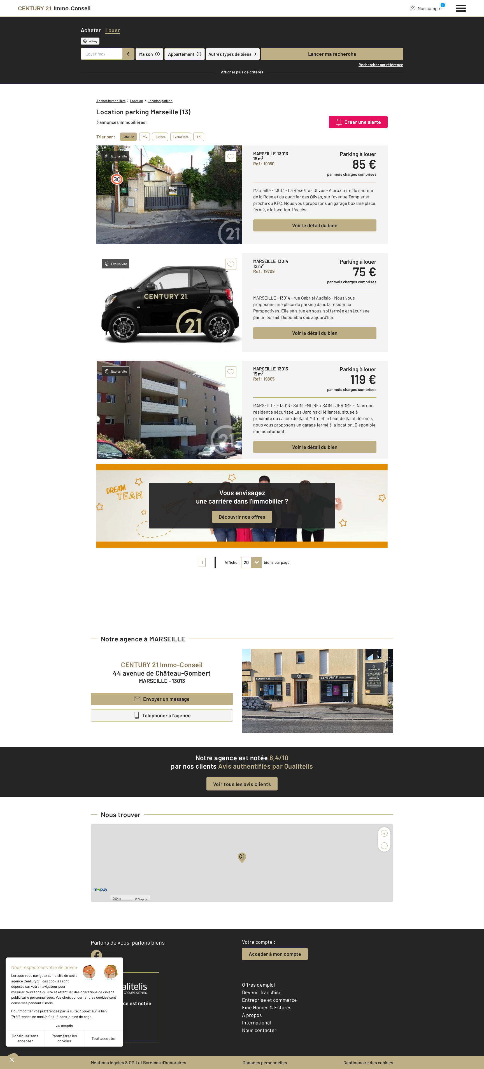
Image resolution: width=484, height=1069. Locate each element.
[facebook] (96, 955)
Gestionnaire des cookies (368, 1062)
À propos (252, 1015)
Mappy (142, 899)
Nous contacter (259, 1030)
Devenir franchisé (261, 992)
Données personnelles (265, 1062)
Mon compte (430, 8)
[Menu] (461, 7)
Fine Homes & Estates (267, 1007)
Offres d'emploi (258, 985)
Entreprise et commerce (269, 1000)
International (256, 1022)
